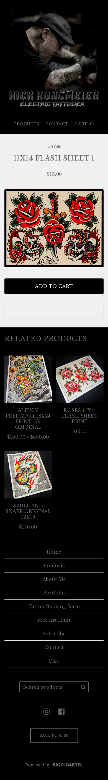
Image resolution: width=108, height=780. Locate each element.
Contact (57, 124)
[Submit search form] (83, 687)
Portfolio (54, 593)
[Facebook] (61, 711)
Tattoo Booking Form (54, 606)
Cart (54, 661)
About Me (54, 579)
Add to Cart (54, 286)
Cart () (84, 124)
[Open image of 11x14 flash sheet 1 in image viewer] (54, 228)
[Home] (54, 58)
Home (54, 552)
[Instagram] (46, 711)
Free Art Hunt (54, 620)
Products (26, 124)
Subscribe (54, 633)
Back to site (54, 735)
